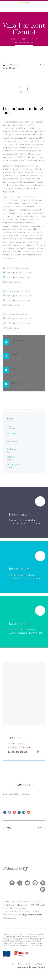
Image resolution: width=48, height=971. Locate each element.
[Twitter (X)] (13, 752)
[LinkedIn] (17, 752)
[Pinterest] (14, 812)
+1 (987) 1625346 (19, 747)
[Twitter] (9, 812)
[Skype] (25, 752)
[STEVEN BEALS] (24, 745)
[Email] (39, 751)
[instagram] (35, 883)
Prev (9, 828)
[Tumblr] (19, 812)
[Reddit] (28, 812)
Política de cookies (9, 918)
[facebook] (12, 883)
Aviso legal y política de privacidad (30, 915)
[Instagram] (21, 752)
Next (39, 828)
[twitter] (19, 883)
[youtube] (27, 883)
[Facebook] (9, 752)
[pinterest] (42, 883)
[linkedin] (42, 889)
